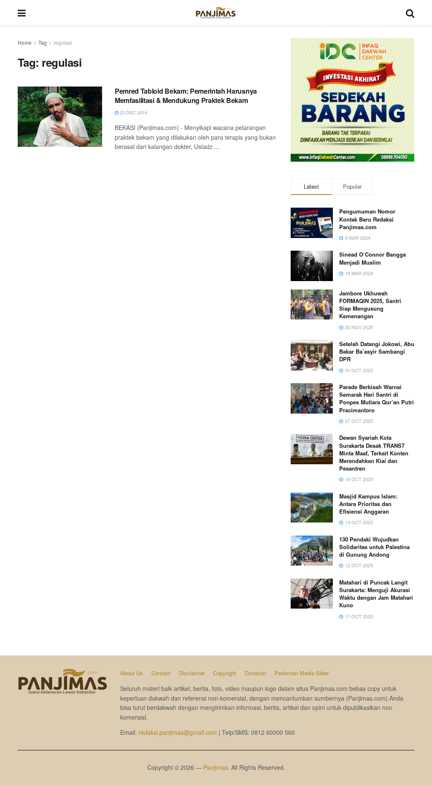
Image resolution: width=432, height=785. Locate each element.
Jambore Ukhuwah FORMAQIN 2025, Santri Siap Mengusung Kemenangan (370, 304)
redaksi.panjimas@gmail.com (177, 732)
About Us (131, 673)
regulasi (63, 42)
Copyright (224, 673)
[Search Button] (410, 12)
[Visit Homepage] (216, 13)
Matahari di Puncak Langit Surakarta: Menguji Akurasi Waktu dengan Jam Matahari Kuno (376, 593)
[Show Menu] (22, 12)
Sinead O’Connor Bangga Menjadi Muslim (372, 258)
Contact (160, 673)
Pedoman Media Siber (302, 673)
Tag (42, 42)
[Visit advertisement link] (352, 100)
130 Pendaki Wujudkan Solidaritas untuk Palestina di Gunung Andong (374, 546)
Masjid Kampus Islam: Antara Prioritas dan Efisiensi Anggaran (368, 503)
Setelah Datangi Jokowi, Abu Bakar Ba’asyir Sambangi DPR (376, 351)
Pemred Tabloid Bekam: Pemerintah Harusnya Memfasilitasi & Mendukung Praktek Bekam (186, 95)
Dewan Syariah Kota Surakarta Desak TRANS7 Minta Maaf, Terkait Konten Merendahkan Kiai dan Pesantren (373, 452)
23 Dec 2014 (133, 112)
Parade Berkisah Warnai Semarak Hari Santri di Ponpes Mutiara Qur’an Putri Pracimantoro (376, 398)
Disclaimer (192, 673)
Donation (255, 673)
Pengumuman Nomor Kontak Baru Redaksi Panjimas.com (367, 218)
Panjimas (215, 767)
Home (25, 42)
